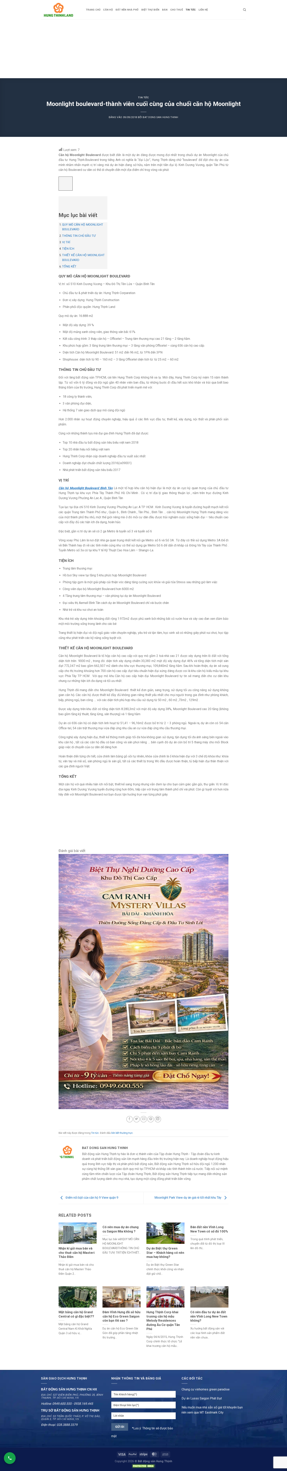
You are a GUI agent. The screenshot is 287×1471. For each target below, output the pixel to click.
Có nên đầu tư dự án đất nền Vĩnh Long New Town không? (208, 1316)
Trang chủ (93, 9)
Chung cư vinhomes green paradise (206, 1389)
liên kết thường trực (122, 1132)
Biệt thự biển (150, 9)
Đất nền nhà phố (127, 9)
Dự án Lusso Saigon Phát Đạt (202, 1398)
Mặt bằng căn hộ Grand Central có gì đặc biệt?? (76, 1314)
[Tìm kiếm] (244, 9)
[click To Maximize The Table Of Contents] (66, 184)
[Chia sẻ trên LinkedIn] (158, 1119)
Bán (165, 9)
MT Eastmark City (212, 1412)
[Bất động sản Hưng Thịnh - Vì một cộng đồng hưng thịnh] (60, 10)
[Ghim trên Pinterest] (150, 1119)
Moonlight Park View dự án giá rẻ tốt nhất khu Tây (188, 1197)
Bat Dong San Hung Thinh (160, 117)
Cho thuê (176, 9)
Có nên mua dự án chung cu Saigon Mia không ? (120, 1229)
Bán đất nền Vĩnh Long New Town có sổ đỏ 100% (209, 1229)
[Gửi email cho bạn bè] (143, 1119)
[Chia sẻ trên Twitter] (136, 1119)
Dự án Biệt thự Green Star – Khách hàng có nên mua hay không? (165, 1253)
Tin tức (143, 97)
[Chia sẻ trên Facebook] (129, 1119)
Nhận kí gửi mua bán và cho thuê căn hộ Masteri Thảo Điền (76, 1253)
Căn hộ (108, 9)
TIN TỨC (191, 9)
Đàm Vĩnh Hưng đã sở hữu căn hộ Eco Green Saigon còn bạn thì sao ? (121, 1316)
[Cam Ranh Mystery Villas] (143, 981)
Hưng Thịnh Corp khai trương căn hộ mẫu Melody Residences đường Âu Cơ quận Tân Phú (163, 1320)
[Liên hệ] (10, 1458)
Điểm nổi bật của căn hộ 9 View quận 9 (91, 1197)
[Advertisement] (143, 49)
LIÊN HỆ (203, 9)
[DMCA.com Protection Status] (143, 1465)
